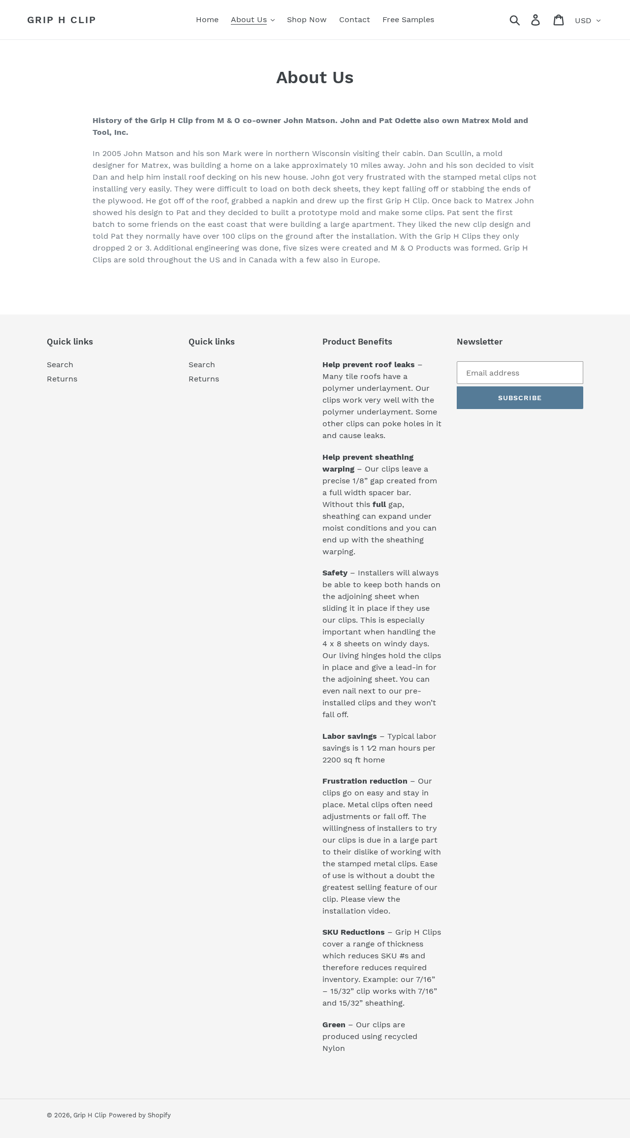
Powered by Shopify (140, 1115)
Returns (62, 378)
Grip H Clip (61, 20)
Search (60, 364)
